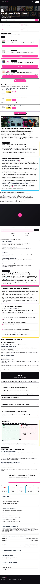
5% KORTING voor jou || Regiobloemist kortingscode (15, 105)
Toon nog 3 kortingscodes (20, 113)
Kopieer (13, 91)
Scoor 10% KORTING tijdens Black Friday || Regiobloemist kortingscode (16, 89)
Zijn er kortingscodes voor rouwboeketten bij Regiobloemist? (14, 411)
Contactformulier (6, 569)
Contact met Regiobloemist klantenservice (10, 503)
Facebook (3, 557)
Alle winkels (3, 579)
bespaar (5, 1)
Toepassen (36, 230)
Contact (21, 579)
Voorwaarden (36, 74)
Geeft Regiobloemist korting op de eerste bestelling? (13, 400)
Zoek (37, 20)
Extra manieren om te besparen (7, 342)
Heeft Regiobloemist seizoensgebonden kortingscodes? (13, 407)
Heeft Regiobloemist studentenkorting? (10, 397)
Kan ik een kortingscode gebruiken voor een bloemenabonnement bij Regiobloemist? (16, 415)
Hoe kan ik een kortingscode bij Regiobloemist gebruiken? (14, 383)
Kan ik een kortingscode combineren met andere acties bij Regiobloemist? (17, 394)
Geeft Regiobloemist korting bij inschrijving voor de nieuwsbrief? (15, 390)
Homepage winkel (6, 571)
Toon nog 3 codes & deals (20, 80)
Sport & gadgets (14, 579)
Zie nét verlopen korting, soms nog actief (10, 498)
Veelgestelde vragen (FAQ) (7, 567)
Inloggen (36, 1)
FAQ (18, 579)
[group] (4, 489)
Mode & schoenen (8, 579)
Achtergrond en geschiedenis (7, 369)
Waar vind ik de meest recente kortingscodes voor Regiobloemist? (15, 404)
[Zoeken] (33, 2)
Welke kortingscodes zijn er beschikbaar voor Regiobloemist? (15, 387)
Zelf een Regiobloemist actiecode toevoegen (11, 501)
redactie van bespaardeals (14, 308)
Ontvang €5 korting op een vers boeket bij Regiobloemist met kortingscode (16, 98)
